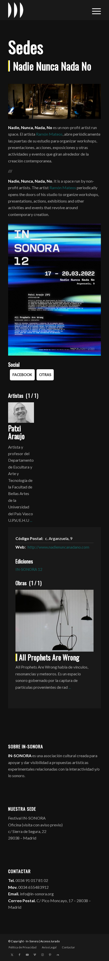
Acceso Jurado (50, 941)
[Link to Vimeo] (35, 954)
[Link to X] (12, 954)
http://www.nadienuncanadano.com (58, 547)
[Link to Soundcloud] (57, 954)
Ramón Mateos (49, 134)
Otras (45, 375)
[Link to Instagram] (42, 954)
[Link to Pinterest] (50, 954)
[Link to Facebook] (19, 954)
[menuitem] (94, 10)
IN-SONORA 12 (28, 569)
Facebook (22, 375)
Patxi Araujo (16, 432)
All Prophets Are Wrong (49, 657)
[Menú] (94, 10)
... (31, 520)
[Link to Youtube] (27, 954)
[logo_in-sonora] (45, 10)
